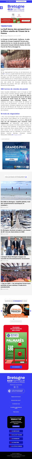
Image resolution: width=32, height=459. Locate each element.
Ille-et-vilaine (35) (5, 139)
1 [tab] (13, 319)
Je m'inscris (16, 426)
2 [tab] (15, 319)
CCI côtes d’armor (16, 446)
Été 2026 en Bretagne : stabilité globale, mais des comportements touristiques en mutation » (15, 203)
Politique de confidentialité (16, 454)
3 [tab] (17, 319)
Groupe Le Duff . (17, 134)
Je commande (16, 367)
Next (30, 311)
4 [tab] (18, 319)
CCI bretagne (15, 431)
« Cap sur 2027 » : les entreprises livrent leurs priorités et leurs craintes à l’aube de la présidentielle (16, 285)
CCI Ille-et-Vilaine (16, 435)
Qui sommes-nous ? (16, 400)
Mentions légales (15, 453)
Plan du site (16, 411)
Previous (1, 311)
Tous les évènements (16, 321)
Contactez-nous (16, 403)
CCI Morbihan (15, 438)
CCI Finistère (15, 442)
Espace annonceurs (16, 396)
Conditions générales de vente (16, 408)
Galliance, (8, 74)
